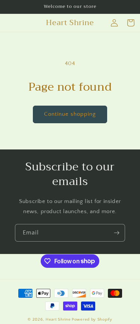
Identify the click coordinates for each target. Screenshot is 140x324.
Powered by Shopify (92, 319)
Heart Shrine (58, 319)
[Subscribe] (116, 233)
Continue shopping (70, 114)
